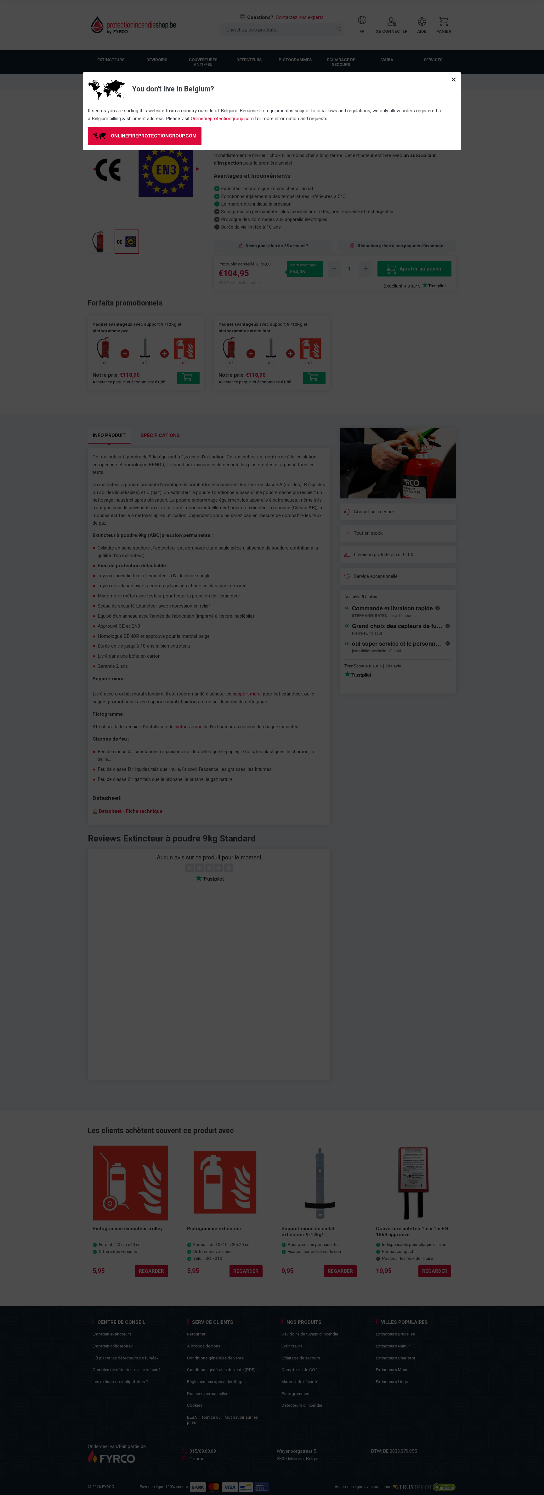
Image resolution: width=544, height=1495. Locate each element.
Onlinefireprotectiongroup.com (222, 118)
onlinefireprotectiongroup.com (153, 136)
